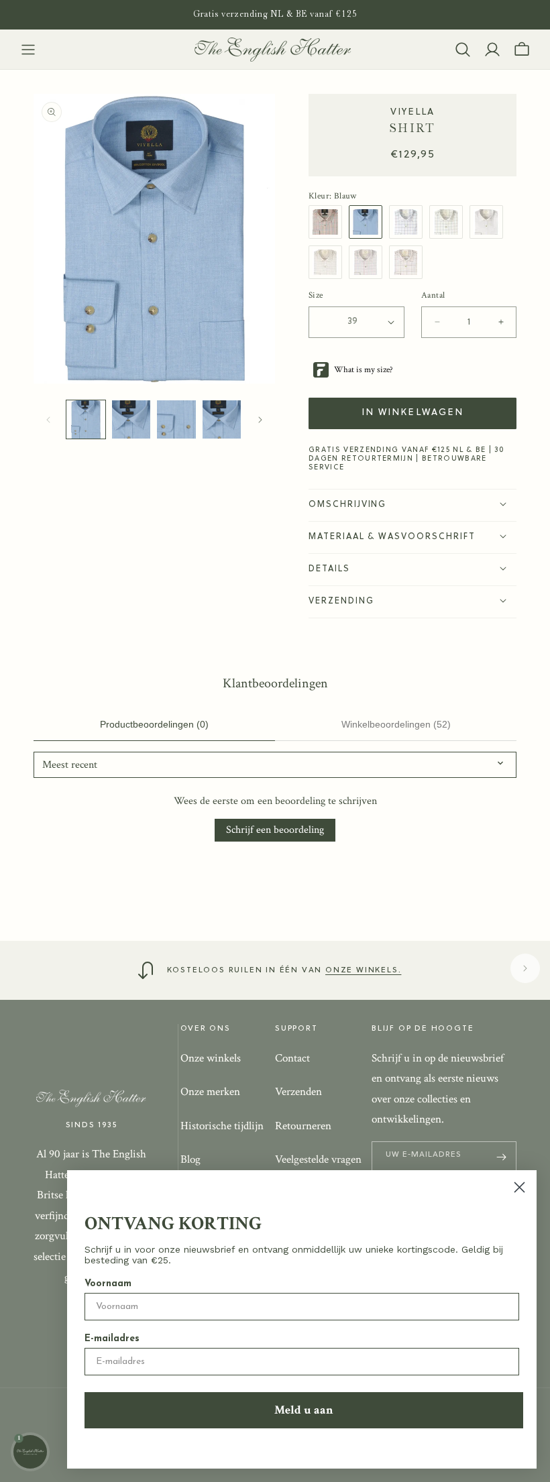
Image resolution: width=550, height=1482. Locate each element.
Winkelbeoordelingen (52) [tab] (396, 724)
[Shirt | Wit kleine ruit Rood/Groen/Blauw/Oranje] (369, 262)
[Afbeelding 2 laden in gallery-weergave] (131, 419)
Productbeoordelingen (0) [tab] (154, 724)
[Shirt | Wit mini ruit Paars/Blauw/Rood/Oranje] (329, 262)
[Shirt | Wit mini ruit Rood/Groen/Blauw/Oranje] (490, 222)
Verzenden (298, 1091)
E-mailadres (112, 1339)
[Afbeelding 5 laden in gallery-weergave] (222, 419)
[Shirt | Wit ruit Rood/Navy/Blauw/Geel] (409, 262)
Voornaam (108, 1284)
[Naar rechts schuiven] (260, 420)
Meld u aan (303, 1410)
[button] (28, 49)
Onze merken (210, 1091)
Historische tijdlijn (222, 1126)
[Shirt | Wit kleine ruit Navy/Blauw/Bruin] (409, 222)
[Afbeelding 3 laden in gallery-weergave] (176, 419)
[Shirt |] (329, 222)
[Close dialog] (519, 1187)
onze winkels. (363, 970)
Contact (292, 1058)
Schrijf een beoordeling (275, 830)
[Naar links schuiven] (48, 420)
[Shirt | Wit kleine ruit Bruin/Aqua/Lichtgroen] (449, 222)
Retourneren (303, 1126)
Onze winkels (210, 1058)
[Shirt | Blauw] (369, 222)
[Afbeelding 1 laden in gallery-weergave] (85, 419)
